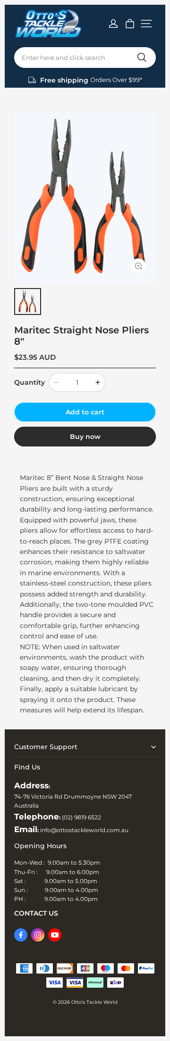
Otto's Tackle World (94, 1002)
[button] (146, 23)
